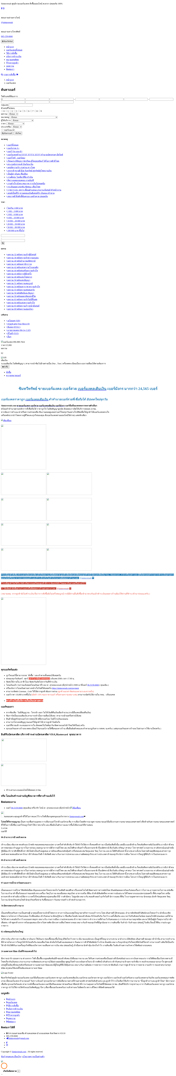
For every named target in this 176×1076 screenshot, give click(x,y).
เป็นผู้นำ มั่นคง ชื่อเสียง (17, 174)
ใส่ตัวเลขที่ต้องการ (9, 96)
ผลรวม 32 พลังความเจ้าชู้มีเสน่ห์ (21, 254)
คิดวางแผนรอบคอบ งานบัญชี (20, 180)
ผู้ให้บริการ (6, 120)
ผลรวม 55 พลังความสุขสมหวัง (21, 290)
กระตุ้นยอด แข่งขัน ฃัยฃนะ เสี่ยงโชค (23, 187)
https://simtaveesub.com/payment (65, 688)
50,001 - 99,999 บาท (16, 227)
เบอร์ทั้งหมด (12, 145)
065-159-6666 (7, 36)
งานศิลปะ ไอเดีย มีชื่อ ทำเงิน (20, 177)
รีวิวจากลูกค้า (12, 63)
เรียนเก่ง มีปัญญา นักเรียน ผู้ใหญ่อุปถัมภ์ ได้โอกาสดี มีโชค (33, 161)
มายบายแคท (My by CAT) (19, 330)
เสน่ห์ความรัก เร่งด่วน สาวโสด (21, 167)
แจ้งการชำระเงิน (13, 56)
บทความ (10, 66)
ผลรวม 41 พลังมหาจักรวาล (19, 264)
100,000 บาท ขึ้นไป (15, 230)
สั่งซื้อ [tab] (8, 372)
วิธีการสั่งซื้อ (11, 53)
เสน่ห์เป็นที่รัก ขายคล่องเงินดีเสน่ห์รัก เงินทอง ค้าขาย (31, 193)
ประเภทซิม (6, 127)
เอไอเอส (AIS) (13, 321)
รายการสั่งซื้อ (9, 74)
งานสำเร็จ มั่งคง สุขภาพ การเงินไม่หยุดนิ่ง (26, 183)
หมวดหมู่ (5, 117)
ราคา (3, 123)
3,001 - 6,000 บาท (15, 214)
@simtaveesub (7, 22)
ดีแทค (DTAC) (13, 327)
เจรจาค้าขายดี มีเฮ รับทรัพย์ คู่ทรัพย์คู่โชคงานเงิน (29, 171)
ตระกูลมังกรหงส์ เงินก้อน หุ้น (20, 164)
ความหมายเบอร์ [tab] (13, 375)
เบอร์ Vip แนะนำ (14, 151)
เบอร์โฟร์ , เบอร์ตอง (16, 158)
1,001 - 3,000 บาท (15, 211)
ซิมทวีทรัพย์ (8, 41)
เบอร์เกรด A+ (13, 148)
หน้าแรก (10, 47)
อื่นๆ (9, 337)
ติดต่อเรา (10, 69)
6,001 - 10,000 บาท (15, 218)
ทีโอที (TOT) (13, 333)
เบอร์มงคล (12, 1002)
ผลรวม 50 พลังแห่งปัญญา (18, 280)
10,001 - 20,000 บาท (16, 221)
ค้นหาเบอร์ (8, 133)
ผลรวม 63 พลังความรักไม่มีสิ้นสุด (22, 299)
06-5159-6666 (93, 685)
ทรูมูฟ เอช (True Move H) (18, 324)
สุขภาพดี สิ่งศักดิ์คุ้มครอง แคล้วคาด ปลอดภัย (27, 196)
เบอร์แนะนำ (9, 130)
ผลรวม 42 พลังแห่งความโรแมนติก (22, 267)
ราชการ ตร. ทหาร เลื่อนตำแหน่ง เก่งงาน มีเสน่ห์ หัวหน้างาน (34, 190)
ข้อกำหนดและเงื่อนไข (11, 1056)
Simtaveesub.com (76, 816)
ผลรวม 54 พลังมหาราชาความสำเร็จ (23, 287)
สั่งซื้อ (6, 367)
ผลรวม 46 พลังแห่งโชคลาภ (19, 277)
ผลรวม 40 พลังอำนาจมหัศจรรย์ (21, 261)
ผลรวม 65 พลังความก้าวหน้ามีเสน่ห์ (23, 306)
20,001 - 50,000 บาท (16, 224)
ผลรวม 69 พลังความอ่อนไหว (20, 309)
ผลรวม (4, 114)
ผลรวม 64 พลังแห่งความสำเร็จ (21, 303)
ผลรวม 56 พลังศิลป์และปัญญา (20, 293)
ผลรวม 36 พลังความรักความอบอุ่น (23, 258)
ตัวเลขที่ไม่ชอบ (8, 108)
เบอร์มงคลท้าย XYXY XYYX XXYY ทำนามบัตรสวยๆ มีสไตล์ (35, 155)
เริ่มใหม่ (18, 133)
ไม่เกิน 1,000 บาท (15, 208)
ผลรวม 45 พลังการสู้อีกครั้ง (19, 274)
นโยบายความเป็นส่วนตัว (33, 1056)
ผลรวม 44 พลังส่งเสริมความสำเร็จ (22, 270)
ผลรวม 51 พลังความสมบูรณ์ (20, 283)
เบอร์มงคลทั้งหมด (14, 50)
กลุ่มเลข (4, 105)
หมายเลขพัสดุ (12, 60)
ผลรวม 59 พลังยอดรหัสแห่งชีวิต (21, 296)
